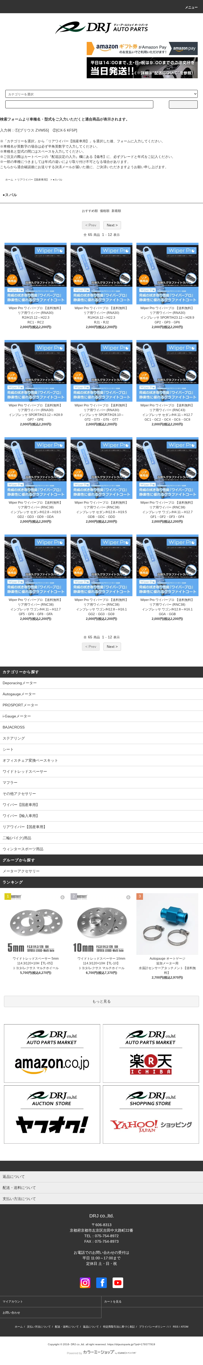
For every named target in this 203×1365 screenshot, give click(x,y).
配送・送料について (67, 1326)
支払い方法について (39, 1326)
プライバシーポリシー (152, 1326)
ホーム (9, 179)
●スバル (57, 179)
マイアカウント (13, 1301)
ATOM (184, 1326)
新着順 (116, 211)
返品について (91, 1326)
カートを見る (113, 1301)
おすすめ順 (90, 211)
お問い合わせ (11, 1312)
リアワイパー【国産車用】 (33, 179)
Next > (112, 225)
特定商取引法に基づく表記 (119, 1326)
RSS (175, 1326)
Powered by (74, 1353)
